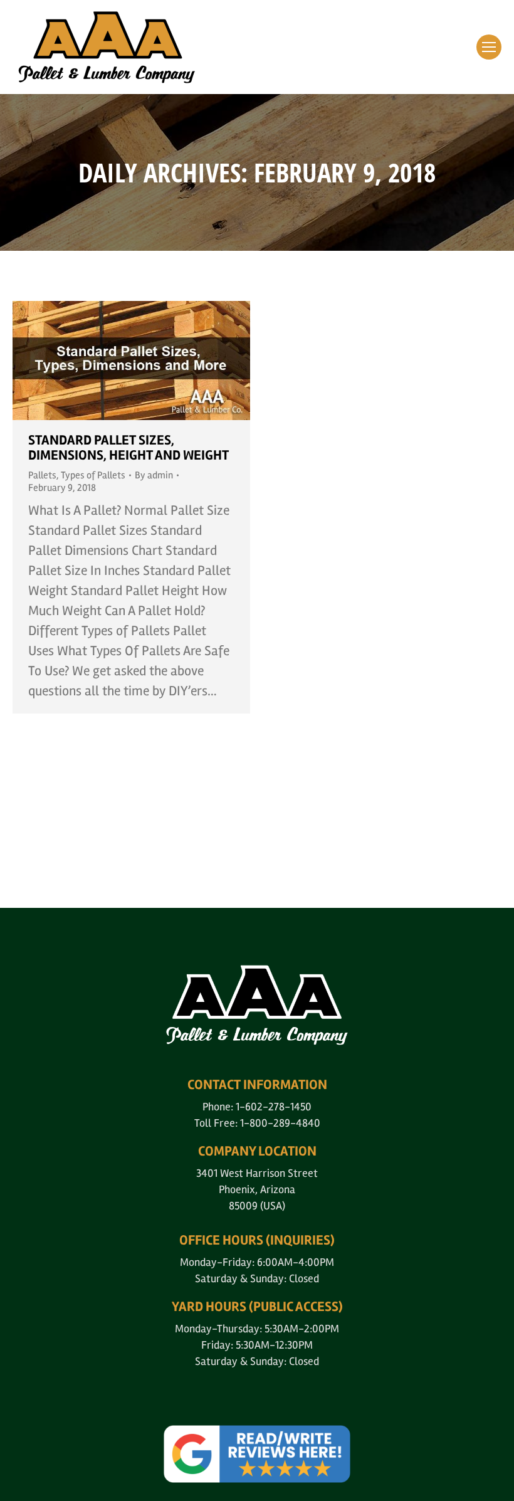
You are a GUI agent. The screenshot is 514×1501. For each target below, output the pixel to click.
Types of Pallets (93, 475)
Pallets (42, 475)
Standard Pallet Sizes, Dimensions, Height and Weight (128, 447)
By (154, 475)
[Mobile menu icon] (488, 47)
